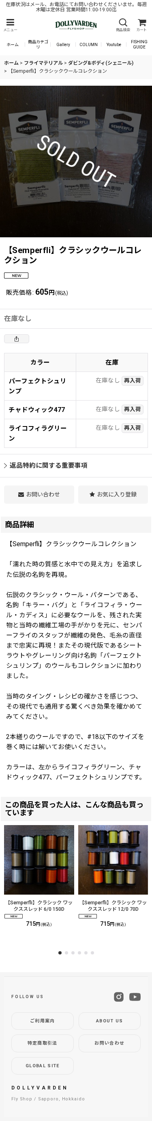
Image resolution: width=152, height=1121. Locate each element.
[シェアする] (16, 338)
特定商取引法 (43, 1043)
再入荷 (132, 380)
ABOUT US (109, 1021)
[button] (10, 25)
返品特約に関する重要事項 (49, 465)
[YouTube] (135, 997)
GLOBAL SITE (43, 1065)
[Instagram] (118, 997)
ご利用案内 (42, 1021)
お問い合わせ (109, 1043)
